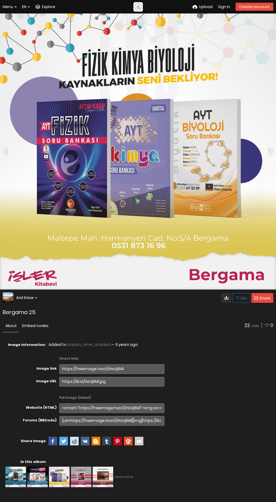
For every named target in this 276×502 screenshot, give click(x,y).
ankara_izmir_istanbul (88, 344)
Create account (254, 6)
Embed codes (35, 325)
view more (124, 476)
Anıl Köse (25, 297)
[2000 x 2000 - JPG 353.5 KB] (226, 298)
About (11, 325)
